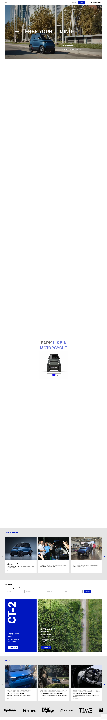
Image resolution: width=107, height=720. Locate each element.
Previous (2, 557)
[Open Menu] (6, 2)
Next (104, 557)
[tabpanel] (20, 555)
